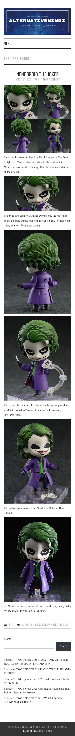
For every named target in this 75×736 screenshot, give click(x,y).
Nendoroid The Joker (37, 74)
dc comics (35, 624)
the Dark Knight (49, 624)
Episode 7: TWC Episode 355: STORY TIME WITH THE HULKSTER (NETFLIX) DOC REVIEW (36, 661)
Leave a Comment (51, 79)
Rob (37, 79)
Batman (25, 624)
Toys (10, 624)
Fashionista (30, 731)
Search (7, 638)
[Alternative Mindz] (37, 21)
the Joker (63, 624)
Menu (8, 43)
